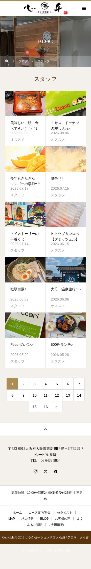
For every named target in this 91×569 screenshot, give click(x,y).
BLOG (44, 518)
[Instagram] (35, 471)
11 (46, 395)
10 (35, 395)
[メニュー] (83, 8)
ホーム (17, 512)
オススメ (17, 140)
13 (68, 395)
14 (79, 395)
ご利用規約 (56, 525)
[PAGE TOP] (45, 429)
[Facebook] (55, 471)
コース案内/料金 (40, 512)
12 (57, 395)
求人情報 (27, 518)
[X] (45, 471)
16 (46, 407)
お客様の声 (62, 518)
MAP (11, 518)
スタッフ (17, 195)
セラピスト (64, 512)
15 (35, 407)
